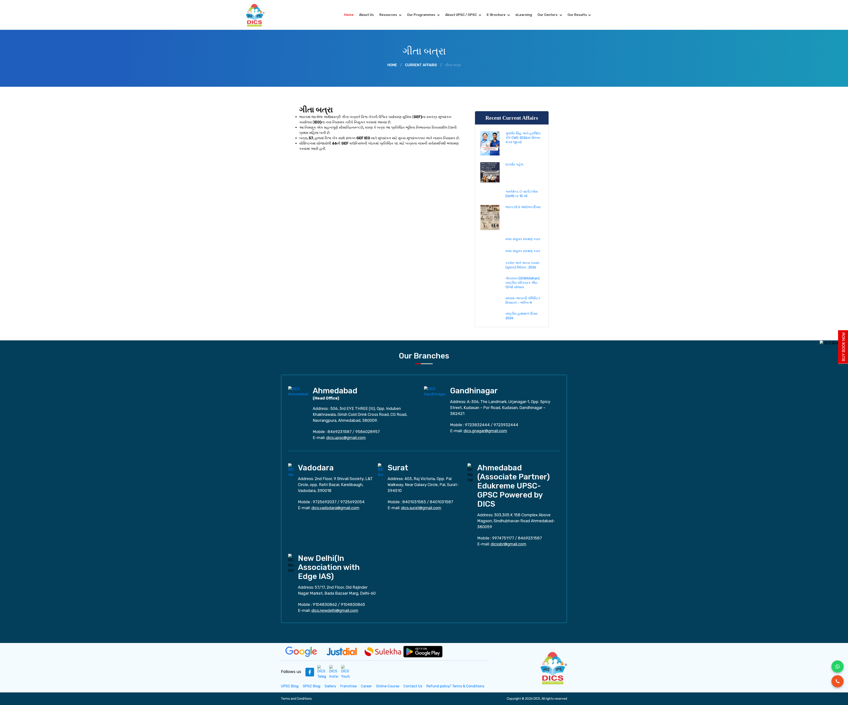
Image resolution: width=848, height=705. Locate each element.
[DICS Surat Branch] (380, 470)
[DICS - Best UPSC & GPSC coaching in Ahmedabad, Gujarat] (259, 14)
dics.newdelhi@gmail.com (334, 610)
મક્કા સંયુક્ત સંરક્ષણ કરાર (522, 239)
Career (366, 686)
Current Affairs (421, 65)
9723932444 (506, 424)
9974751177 (503, 538)
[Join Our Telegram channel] (321, 672)
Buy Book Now (843, 346)
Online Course (387, 686)
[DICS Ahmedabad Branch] (298, 391)
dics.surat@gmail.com (421, 507)
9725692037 (325, 502)
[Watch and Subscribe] (345, 672)
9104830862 (325, 604)
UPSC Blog (290, 686)
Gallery (330, 686)
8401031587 (441, 502)
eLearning (523, 15)
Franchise (348, 686)
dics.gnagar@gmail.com (485, 430)
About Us (366, 15)
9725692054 (352, 502)
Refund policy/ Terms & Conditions (455, 686)
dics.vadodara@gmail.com (335, 507)
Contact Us (412, 686)
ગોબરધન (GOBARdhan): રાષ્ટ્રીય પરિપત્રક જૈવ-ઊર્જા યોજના (522, 282)
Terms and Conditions (296, 699)
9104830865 (353, 604)
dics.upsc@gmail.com (346, 437)
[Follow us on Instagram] (333, 672)
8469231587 (339, 431)
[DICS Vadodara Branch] (290, 470)
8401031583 (414, 502)
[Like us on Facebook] (309, 672)
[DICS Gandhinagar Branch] (435, 391)
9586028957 (367, 431)
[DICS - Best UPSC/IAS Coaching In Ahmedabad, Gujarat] (553, 667)
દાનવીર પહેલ (514, 164)
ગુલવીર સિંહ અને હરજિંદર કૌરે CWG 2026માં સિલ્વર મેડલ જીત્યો (523, 137)
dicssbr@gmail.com (508, 544)
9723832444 (477, 424)
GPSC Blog (311, 686)
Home (349, 15)
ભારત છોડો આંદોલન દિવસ (523, 207)
